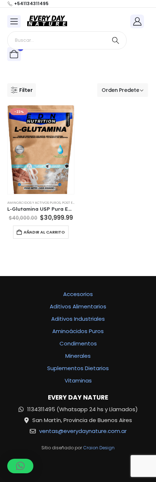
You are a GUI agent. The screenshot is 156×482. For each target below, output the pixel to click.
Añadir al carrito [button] (44, 232)
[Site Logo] (47, 21)
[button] (21, 90)
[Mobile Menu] (14, 21)
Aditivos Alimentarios (78, 306)
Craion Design (99, 448)
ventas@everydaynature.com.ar (83, 431)
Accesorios (78, 294)
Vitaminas (78, 380)
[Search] (115, 40)
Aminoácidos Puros (78, 331)
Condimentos (78, 343)
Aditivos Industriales (78, 319)
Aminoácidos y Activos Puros (34, 202)
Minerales (78, 356)
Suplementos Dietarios (78, 368)
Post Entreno (74, 202)
